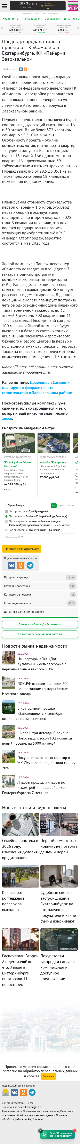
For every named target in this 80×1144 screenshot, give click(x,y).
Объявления (52, 18)
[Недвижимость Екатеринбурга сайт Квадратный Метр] (73, 5)
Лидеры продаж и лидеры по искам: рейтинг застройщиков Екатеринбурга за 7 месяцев (34, 787)
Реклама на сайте (12, 1111)
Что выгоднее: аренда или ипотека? (40, 634)
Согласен (48, 1076)
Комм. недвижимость (39, 603)
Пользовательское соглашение (41, 1111)
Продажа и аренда (39, 577)
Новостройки (10, 18)
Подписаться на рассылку (22, 549)
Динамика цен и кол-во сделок (24, 612)
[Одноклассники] (25, 69)
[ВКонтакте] (21, 69)
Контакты (37, 1119)
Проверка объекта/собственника (40, 624)
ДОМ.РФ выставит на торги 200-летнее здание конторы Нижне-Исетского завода (36, 688)
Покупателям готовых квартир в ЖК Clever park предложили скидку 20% (38, 762)
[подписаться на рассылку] (5, 1092)
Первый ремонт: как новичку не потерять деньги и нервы (58, 846)
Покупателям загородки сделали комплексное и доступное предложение (57, 967)
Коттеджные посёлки (39, 594)
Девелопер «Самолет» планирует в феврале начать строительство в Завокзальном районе (37, 387)
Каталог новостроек (39, 586)
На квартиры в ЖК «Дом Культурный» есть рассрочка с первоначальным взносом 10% (34, 663)
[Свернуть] (40, 1130)
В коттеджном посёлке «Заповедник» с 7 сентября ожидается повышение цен (32, 713)
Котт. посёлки (32, 18)
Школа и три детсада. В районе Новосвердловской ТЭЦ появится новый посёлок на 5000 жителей (37, 737)
